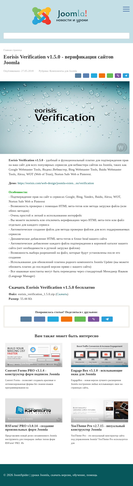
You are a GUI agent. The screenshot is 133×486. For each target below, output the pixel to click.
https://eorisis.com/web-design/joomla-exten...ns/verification (56, 183)
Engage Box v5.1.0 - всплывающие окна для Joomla (96, 372)
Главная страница (12, 50)
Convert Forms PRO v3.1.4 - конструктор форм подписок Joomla (32, 372)
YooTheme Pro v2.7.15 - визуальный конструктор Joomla (98, 427)
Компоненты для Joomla (63, 70)
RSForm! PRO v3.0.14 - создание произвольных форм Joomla (29, 427)
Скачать (62, 294)
